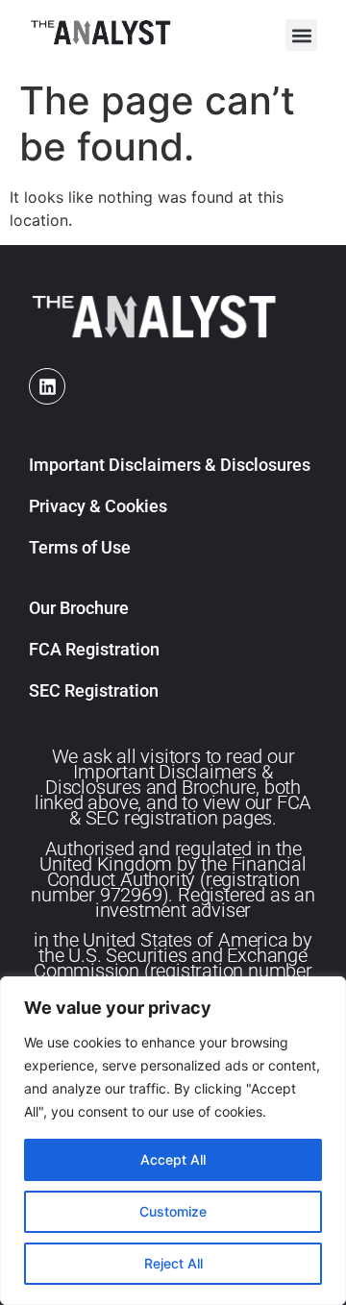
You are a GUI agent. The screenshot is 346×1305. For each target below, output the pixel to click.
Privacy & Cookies (98, 506)
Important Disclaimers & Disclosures (169, 465)
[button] (301, 35)
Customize (173, 1211)
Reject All (173, 1263)
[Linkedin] (47, 386)
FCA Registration (94, 649)
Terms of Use (80, 547)
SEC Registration (94, 690)
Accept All (173, 1159)
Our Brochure (79, 608)
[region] (173, 1140)
